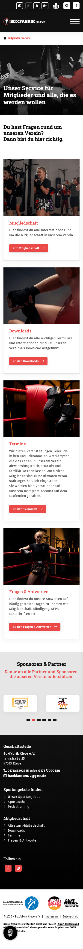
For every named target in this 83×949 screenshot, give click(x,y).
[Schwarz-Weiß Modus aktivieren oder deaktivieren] (19, 5)
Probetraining (18, 807)
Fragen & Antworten (23, 840)
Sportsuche (17, 802)
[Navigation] (73, 21)
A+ (45, 6)
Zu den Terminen (25, 509)
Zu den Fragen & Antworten (32, 627)
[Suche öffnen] (66, 5)
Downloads (16, 831)
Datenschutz (71, 916)
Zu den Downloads (26, 361)
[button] (28, 720)
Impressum (52, 916)
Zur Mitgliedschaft (26, 248)
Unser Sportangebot (24, 797)
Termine (14, 835)
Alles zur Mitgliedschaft (26, 826)
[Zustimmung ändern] (10, 933)
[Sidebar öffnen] (76, 5)
